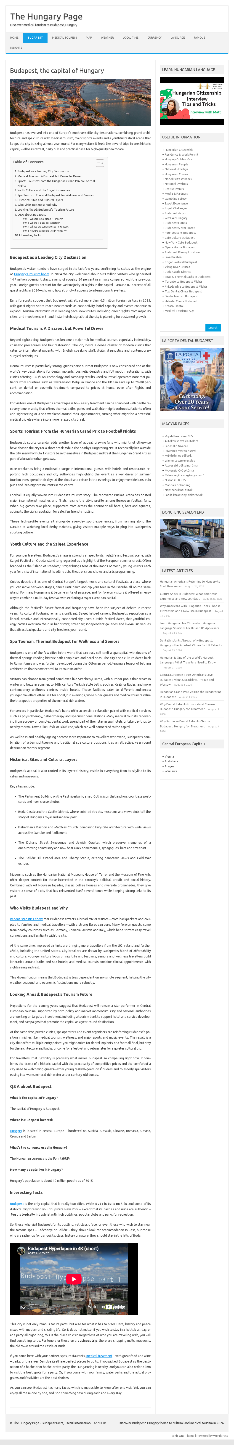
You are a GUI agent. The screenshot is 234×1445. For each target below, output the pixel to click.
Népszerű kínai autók (178, 489)
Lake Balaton (173, 257)
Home (14, 37)
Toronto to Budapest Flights (183, 281)
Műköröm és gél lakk (178, 455)
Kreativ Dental (174, 306)
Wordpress (220, 1435)
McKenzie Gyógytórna (179, 470)
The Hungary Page (46, 16)
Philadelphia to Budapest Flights (186, 286)
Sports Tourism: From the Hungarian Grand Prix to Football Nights (57, 183)
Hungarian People (176, 164)
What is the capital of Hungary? (46, 218)
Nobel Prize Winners (178, 178)
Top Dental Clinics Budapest (183, 291)
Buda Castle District (178, 271)
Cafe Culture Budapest (180, 237)
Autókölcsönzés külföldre (181, 441)
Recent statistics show (26, 919)
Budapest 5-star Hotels (180, 227)
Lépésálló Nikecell (176, 446)
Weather (107, 37)
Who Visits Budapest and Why (37, 204)
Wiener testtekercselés (180, 460)
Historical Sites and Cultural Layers (40, 200)
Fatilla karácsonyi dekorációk (183, 494)
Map (89, 37)
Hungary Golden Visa (178, 159)
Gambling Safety (176, 198)
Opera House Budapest (180, 247)
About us (100, 1423)
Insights (16, 47)
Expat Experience (176, 203)
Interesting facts (30, 235)
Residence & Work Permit (181, 154)
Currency (155, 37)
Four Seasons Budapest (180, 232)
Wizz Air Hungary (176, 218)
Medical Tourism (64, 37)
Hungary (16, 1131)
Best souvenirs (174, 188)
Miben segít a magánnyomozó (185, 475)
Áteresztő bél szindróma (181, 465)
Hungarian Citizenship (179, 149)
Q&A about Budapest (32, 214)
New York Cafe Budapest (181, 242)
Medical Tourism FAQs (179, 310)
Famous (199, 37)
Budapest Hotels (176, 222)
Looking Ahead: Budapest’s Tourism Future (46, 209)
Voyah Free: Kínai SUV (179, 436)
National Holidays (176, 169)
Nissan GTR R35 (175, 480)
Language (178, 37)
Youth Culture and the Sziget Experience (44, 190)
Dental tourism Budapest (181, 296)
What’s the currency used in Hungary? (49, 226)
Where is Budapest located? (45, 222)
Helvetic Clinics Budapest (181, 301)
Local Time (130, 37)
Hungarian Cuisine (176, 174)
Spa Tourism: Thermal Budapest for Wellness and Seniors (56, 195)
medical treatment (99, 1356)
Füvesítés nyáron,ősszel (180, 450)
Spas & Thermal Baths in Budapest (187, 276)
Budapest (35, 37)
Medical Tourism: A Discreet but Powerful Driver (49, 176)
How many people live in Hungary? (48, 230)
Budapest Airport (176, 213)
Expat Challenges (176, 208)
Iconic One (177, 1435)
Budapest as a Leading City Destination (43, 171)
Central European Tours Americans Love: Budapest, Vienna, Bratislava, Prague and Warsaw (187, 679)
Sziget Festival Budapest (181, 262)
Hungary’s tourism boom (31, 274)
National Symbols (176, 183)
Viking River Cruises (177, 266)
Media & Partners (176, 193)
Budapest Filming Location (182, 252)
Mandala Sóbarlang (177, 485)
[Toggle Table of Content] (97, 163)
